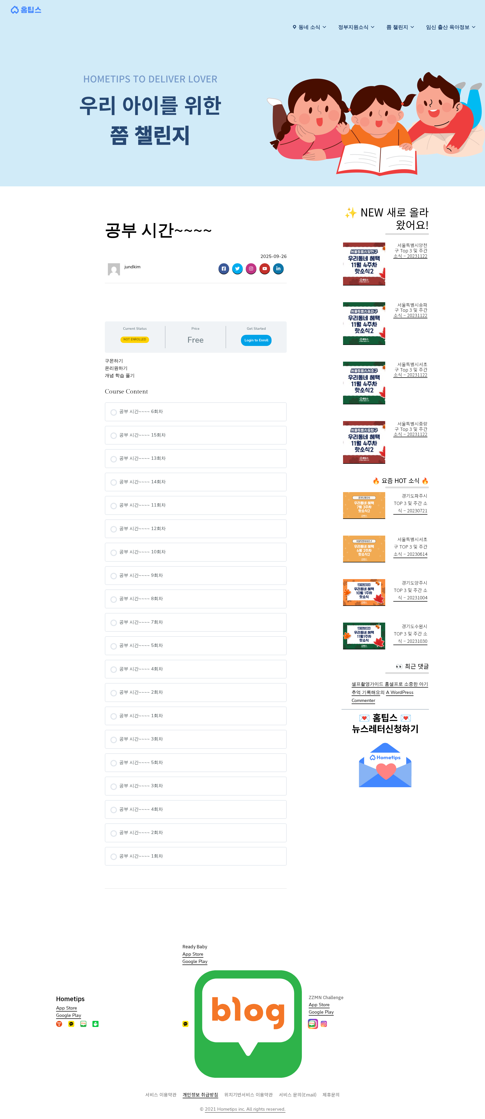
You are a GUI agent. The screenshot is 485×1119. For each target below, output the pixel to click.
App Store (66, 1008)
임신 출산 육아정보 (448, 27)
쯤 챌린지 (397, 27)
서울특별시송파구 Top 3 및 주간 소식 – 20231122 (410, 310)
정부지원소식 (353, 27)
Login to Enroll (256, 340)
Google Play (68, 1015)
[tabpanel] (196, 368)
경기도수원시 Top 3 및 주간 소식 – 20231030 (410, 633)
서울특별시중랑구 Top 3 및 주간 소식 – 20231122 (410, 429)
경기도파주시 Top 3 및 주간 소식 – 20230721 (410, 503)
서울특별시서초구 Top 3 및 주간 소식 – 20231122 (410, 369)
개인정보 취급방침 (200, 1094)
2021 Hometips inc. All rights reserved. (245, 1109)
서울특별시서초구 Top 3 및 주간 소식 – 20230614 (410, 546)
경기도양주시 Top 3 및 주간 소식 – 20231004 (410, 590)
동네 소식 (309, 27)
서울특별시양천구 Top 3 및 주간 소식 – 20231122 (410, 250)
